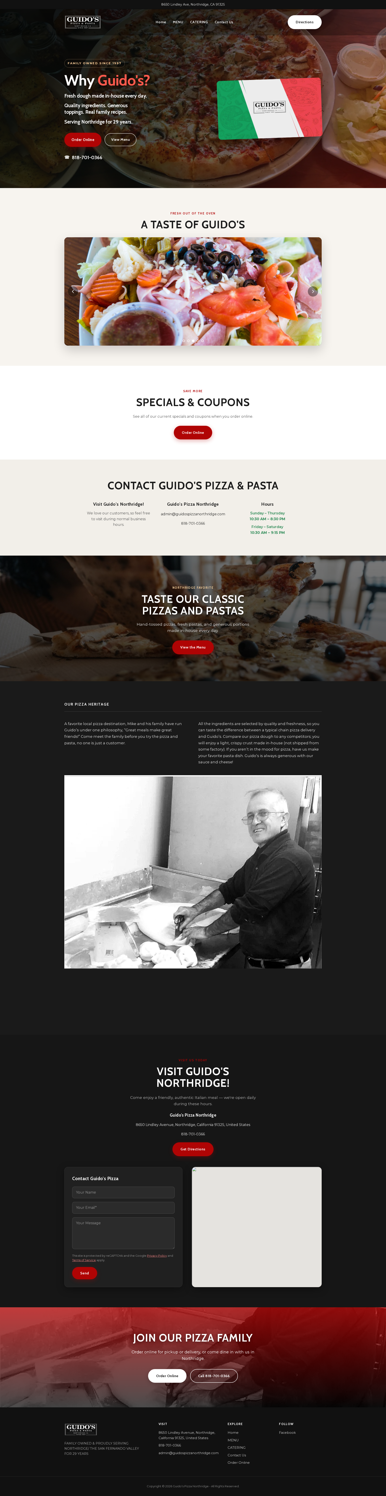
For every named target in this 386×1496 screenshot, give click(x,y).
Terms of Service (84, 1260)
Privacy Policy (157, 1255)
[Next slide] (313, 291)
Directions (305, 22)
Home (161, 22)
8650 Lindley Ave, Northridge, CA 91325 (193, 4)
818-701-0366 (83, 157)
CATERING (199, 22)
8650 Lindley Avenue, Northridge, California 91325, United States (187, 1435)
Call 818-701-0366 (214, 1376)
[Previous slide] (73, 291)
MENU (178, 22)
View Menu (120, 139)
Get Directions (193, 1149)
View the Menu (193, 647)
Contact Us (224, 22)
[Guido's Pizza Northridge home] (82, 22)
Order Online (82, 139)
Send (84, 1273)
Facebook (287, 1433)
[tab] (184, 341)
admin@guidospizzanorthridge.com (193, 514)
